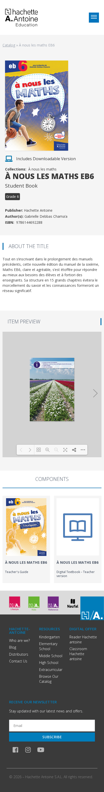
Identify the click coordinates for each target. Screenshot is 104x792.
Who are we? (19, 640)
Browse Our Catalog (48, 679)
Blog (12, 647)
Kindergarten (49, 637)
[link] (26, 539)
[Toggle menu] (94, 18)
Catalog (9, 45)
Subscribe (52, 736)
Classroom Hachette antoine (78, 653)
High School (48, 662)
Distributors (18, 654)
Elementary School (48, 646)
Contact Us (18, 661)
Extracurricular (50, 669)
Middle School (50, 655)
